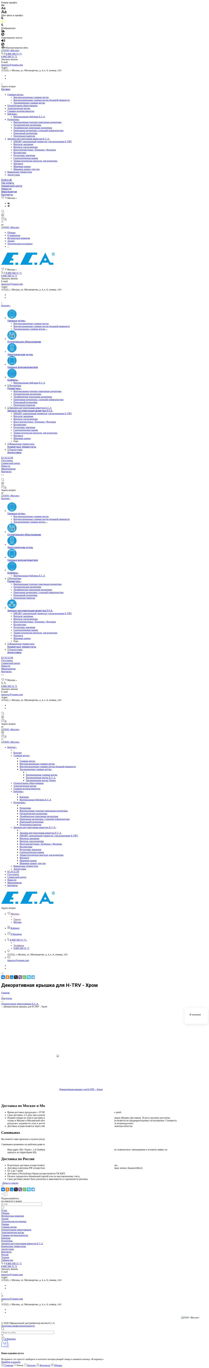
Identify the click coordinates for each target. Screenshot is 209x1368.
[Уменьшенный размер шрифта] (2, 5)
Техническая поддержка (13, 1221)
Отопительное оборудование (22, 105)
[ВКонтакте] (8, 203)
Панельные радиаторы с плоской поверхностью (38, 130)
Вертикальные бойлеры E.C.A (29, 116)
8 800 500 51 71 (14, 54)
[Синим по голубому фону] (2, 25)
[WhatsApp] (24, 977)
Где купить (7, 183)
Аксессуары (13, 174)
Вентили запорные (23, 144)
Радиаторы (13, 119)
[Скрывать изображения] (2, 35)
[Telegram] (8, 206)
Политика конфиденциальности (18, 1326)
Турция (5, 1257)
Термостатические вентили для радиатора (35, 161)
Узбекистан (7, 1260)
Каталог (5, 89)
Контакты (7, 194)
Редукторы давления (24, 155)
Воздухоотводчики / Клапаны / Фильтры (34, 150)
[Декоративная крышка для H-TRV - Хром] (79, 1089)
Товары (5, 1224)
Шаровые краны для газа (26, 169)
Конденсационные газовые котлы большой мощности (41, 100)
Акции (4, 1218)
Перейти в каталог (11, 1362)
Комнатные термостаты (19, 172)
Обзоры (5, 1213)
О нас (4, 1210)
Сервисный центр (11, 185)
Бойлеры (12, 114)
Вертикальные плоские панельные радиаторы (37, 122)
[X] (16, 977)
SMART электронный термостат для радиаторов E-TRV (42, 141)
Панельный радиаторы (25, 133)
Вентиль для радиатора (25, 147)
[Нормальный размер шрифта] (3, 8)
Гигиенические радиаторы (27, 125)
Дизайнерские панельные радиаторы (32, 127)
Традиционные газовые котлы (29, 103)
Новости (6, 188)
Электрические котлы (18, 108)
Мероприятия (9, 191)
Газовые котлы (15, 94)
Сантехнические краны (25, 158)
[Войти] (2, 215)
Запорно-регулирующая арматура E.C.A (28, 138)
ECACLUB (6, 180)
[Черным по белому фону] (2, 18)
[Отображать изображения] (3, 31)
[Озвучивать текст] (3, 41)
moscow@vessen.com (12, 65)
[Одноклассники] (7, 977)
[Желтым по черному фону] (2, 22)
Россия (4, 1254)
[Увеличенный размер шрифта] (3, 12)
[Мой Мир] (11, 977)
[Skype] (29, 977)
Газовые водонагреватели (20, 111)
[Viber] (20, 977)
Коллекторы (19, 152)
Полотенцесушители (24, 136)
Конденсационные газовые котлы (31, 97)
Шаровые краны (22, 166)
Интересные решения (12, 1216)
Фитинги (18, 163)
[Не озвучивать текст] (2, 45)
